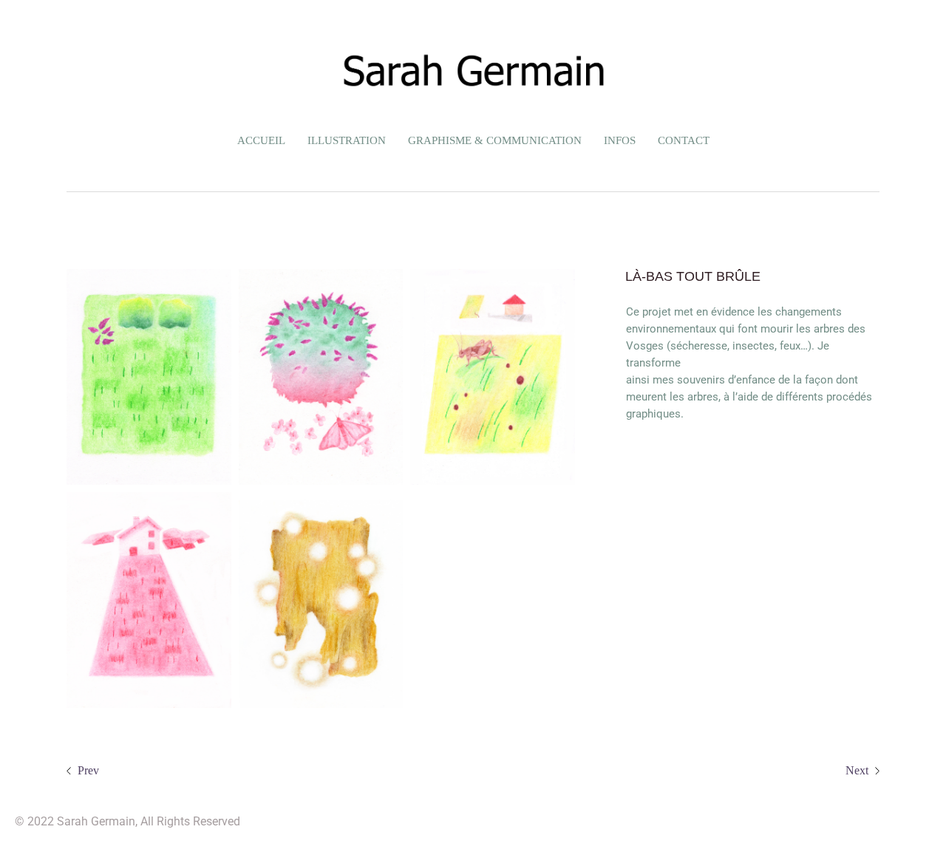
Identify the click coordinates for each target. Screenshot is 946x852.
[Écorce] (321, 600)
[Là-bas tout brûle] (149, 377)
